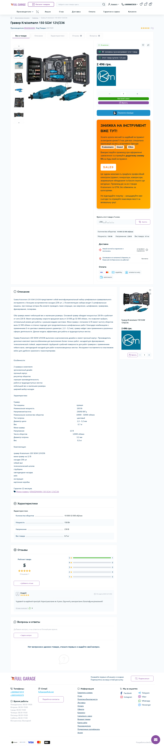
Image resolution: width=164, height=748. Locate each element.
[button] (19, 46)
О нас (61, 12)
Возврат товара (84, 719)
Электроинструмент (22, 18)
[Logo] (18, 4)
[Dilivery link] (147, 250)
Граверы (35, 18)
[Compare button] (148, 45)
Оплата (92, 12)
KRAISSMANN (29, 28)
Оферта (81, 709)
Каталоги (132, 12)
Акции (48, 12)
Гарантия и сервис (111, 12)
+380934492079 (17, 695)
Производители (24, 12)
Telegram (146, 693)
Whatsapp (146, 701)
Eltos (130, 147)
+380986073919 (17, 692)
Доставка (76, 12)
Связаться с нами (85, 716)
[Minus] (109, 94)
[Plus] (137, 94)
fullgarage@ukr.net (46, 692)
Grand (120, 147)
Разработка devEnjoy (144, 742)
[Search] (103, 4)
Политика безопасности (88, 699)
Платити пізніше (125, 113)
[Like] (30, 608)
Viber (144, 697)
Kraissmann (108, 147)
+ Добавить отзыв (26, 583)
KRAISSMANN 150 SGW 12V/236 (44, 491)
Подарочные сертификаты (89, 729)
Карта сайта (82, 723)
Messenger (146, 705)
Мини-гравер (22, 491)
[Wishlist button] (143, 45)
